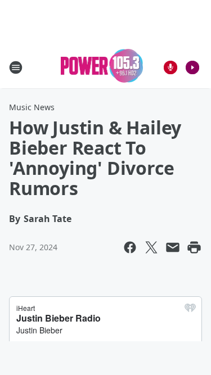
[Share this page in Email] (173, 247)
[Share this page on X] (151, 247)
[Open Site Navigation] (16, 67)
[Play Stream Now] (192, 67)
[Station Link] (102, 67)
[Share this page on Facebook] (130, 247)
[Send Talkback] (170, 67)
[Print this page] (194, 247)
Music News (32, 107)
